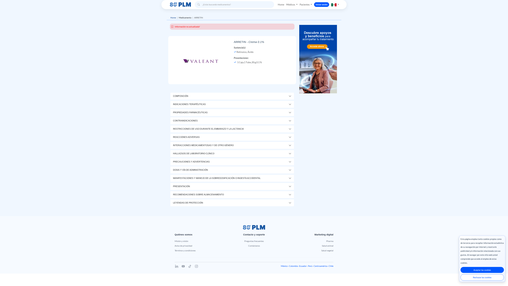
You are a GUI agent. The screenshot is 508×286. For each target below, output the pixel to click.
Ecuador (303, 266)
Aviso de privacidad (183, 245)
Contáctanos (254, 245)
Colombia (293, 266)
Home (281, 4)
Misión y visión (181, 241)
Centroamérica (320, 266)
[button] (335, 5)
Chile (331, 266)
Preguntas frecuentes (254, 241)
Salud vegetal (327, 250)
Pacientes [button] (305, 4)
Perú (310, 266)
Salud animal (327, 245)
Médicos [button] (291, 4)
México (284, 266)
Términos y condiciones (185, 250)
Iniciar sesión (322, 4)
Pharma (329, 241)
